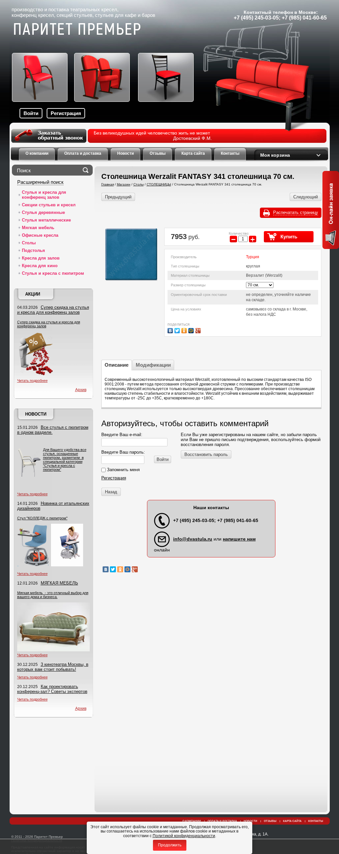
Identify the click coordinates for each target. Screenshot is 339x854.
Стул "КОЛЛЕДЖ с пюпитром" (42, 518)
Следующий (305, 196)
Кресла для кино (40, 265)
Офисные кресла (40, 235)
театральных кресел (93, 9)
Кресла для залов (41, 258)
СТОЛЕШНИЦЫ (159, 184)
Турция (252, 257)
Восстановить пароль (206, 454)
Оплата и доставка (222, 821)
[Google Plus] (198, 329)
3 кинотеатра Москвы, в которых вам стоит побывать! (52, 667)
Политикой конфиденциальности (184, 836)
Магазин (123, 184)
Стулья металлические (46, 220)
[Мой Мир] (191, 329)
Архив (80, 389)
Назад (111, 491)
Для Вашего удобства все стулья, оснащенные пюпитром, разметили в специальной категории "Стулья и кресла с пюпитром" (64, 459)
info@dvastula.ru (192, 539)
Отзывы (270, 821)
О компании (191, 821)
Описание (116, 365)
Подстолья (33, 250)
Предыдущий (118, 196)
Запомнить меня (123, 469)
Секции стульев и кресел (48, 204)
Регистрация (66, 113)
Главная (107, 184)
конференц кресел (33, 15)
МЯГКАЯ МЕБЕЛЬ (59, 583)
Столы (29, 242)
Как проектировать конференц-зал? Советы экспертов (52, 689)
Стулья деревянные (43, 212)
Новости (35, 414)
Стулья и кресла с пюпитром (53, 273)
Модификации (153, 365)
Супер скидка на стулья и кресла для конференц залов (53, 310)
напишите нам (239, 539)
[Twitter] (177, 329)
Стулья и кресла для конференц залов (44, 195)
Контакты (315, 821)
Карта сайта (292, 821)
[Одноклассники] (184, 329)
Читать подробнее (32, 381)
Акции (32, 294)
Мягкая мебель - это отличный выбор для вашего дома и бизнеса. (52, 595)
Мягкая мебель (38, 227)
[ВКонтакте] (171, 329)
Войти (31, 113)
